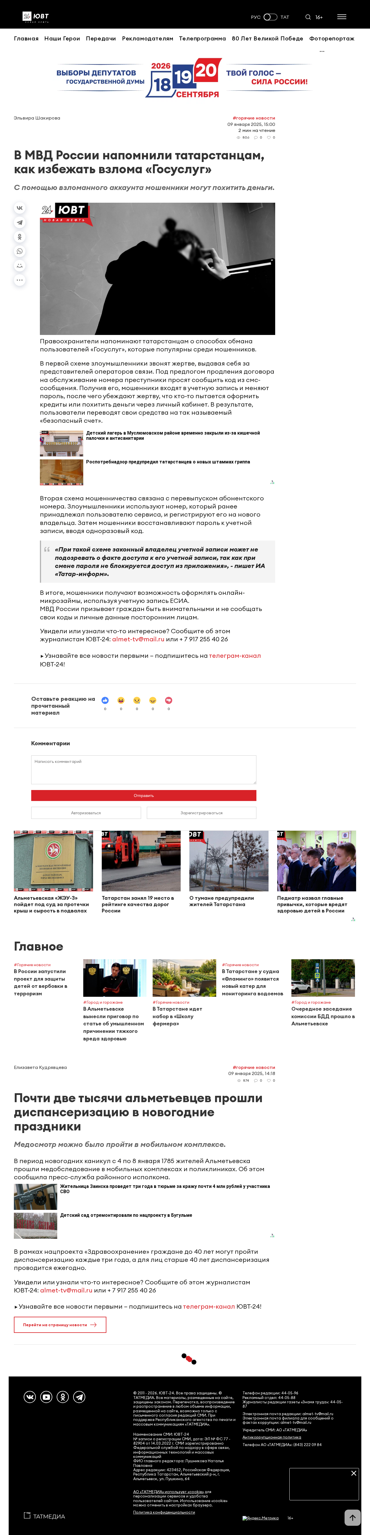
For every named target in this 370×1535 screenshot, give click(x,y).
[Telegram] (19, 222)
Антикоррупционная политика (272, 1437)
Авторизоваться (86, 813)
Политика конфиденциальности (164, 1512)
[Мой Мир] (19, 265)
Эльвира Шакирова (37, 118)
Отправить (144, 795)
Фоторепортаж (332, 38)
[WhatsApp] (19, 251)
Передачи (101, 38)
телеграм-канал (235, 655)
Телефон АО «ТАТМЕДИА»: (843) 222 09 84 (282, 1445)
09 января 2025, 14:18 (251, 1073)
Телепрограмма (202, 38)
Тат (284, 17)
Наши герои (62, 38)
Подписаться (324, 1491)
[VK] (30, 1397)
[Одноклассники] (19, 237)
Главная (26, 38)
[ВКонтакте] (19, 208)
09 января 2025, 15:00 (251, 124)
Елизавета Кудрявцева (40, 1067)
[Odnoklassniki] (63, 1397)
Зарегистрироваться (202, 812)
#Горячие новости (254, 118)
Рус (256, 17)
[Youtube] (46, 1397)
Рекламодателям (147, 38)
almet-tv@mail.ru (138, 639)
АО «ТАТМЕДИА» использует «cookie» (168, 1492)
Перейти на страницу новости (55, 1324)
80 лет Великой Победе (268, 38)
